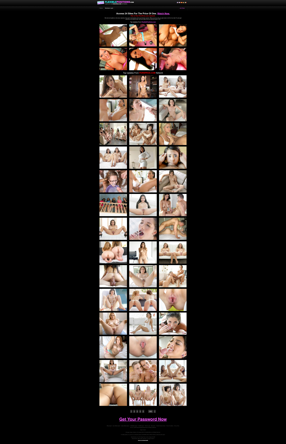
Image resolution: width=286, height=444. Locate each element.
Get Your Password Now (143, 419)
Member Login (147, 425)
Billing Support (109, 425)
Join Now (182, 8)
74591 (150, 411)
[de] (184, 2)
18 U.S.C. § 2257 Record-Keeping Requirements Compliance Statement (143, 427)
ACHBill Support (141, 425)
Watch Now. (163, 13)
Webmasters (153, 425)
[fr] (180, 2)
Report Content (143, 429)
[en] (178, 2)
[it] (186, 2)
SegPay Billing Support (125, 425)
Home (102, 8)
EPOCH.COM (152, 434)
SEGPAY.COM (145, 434)
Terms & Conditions (169, 425)
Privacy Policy (176, 425)
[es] (182, 2)
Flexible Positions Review (160, 425)
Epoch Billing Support (116, 425)
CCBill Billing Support (133, 425)
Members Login (109, 8)
